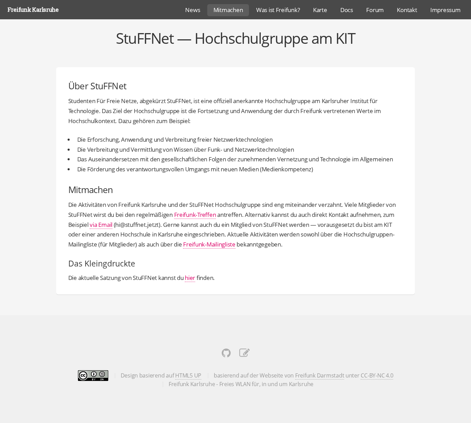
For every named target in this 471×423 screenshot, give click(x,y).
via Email (101, 224)
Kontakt (407, 10)
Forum (375, 10)
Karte (320, 10)
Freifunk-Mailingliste (209, 244)
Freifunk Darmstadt (319, 375)
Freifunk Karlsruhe (33, 9)
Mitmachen (228, 10)
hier (190, 277)
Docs (346, 10)
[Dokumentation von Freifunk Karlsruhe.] (244, 354)
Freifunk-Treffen (195, 214)
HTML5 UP (188, 375)
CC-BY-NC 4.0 (377, 375)
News (192, 10)
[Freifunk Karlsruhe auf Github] (226, 354)
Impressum (445, 10)
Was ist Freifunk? (278, 10)
